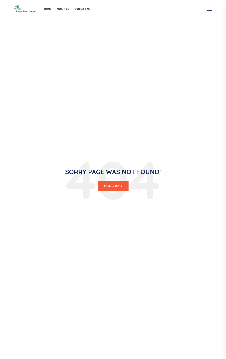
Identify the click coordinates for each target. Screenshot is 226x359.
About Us (63, 8)
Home (47, 8)
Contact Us (82, 8)
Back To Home (113, 185)
